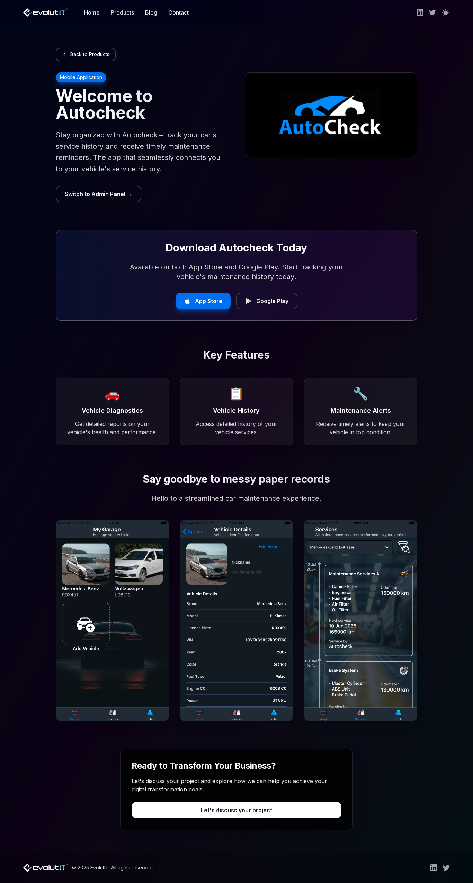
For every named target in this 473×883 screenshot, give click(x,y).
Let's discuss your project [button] (236, 810)
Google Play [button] (272, 301)
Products (122, 12)
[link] (420, 12)
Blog (151, 12)
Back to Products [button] (89, 54)
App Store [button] (208, 301)
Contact (178, 12)
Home (92, 12)
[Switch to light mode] (445, 13)
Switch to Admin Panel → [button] (98, 193)
